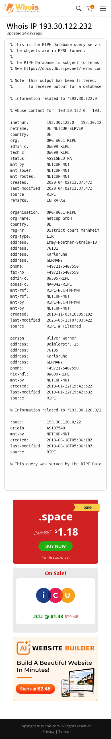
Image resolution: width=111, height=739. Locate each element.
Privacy (48, 731)
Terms (63, 731)
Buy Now (55, 546)
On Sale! (55, 573)
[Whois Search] (79, 8)
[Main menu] (101, 8)
